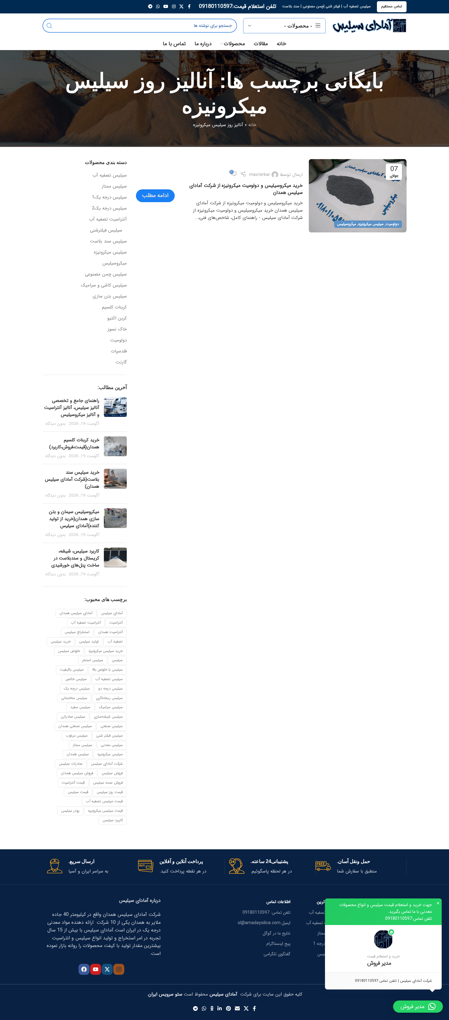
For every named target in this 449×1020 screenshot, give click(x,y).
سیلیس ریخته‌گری (109, 698)
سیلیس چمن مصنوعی (106, 274)
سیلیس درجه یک (77, 688)
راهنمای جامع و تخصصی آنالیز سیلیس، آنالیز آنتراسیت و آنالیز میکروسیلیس (71, 407)
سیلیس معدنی (112, 745)
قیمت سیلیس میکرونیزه (105, 811)
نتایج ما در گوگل (276, 933)
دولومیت (392, 224)
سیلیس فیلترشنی (106, 230)
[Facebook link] (189, 6)
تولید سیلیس (89, 641)
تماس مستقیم (391, 6)
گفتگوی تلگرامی (277, 954)
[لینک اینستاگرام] (173, 6)
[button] (383, 948)
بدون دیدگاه (56, 424)
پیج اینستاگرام (278, 943)
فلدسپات (119, 351)
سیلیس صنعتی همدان (75, 726)
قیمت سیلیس (78, 792)
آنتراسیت (116, 622)
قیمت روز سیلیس (110, 792)
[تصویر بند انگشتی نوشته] (115, 412)
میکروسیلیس (346, 224)
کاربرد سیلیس (113, 820)
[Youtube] (95, 969)
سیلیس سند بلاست (108, 241)
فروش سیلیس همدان (77, 773)
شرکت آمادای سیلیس (107, 764)
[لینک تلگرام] (150, 6)
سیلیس (117, 660)
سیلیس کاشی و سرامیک (104, 285)
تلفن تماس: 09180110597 (266, 912)
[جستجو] (49, 26)
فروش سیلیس (112, 773)
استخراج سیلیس (77, 632)
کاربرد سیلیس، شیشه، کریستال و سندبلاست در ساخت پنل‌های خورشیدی (75, 558)
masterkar (259, 174)
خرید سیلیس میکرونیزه (106, 651)
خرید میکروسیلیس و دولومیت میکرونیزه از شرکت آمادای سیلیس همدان (246, 189)
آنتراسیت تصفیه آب (108, 219)
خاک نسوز (117, 329)
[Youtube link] (166, 6)
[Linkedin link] (220, 1009)
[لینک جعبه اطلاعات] (359, 866)
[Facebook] (83, 969)
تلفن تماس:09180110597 (408, 918)
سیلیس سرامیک (111, 707)
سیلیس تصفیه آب (110, 175)
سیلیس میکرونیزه (371, 224)
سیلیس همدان (78, 754)
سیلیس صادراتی (73, 716)
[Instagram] (118, 969)
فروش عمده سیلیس (108, 782)
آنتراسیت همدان (110, 632)
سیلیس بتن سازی (110, 296)
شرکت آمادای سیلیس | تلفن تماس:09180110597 (393, 981)
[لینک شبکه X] (181, 6)
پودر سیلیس (70, 811)
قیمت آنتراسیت (73, 782)
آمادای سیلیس (112, 613)
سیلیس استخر (92, 660)
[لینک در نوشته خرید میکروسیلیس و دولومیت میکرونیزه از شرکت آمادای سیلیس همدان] (358, 195)
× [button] (438, 903)
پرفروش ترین (328, 901)
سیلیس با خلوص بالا (107, 669)
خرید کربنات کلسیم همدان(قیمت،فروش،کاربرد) (74, 443)
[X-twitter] (107, 969)
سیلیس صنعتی (111, 726)
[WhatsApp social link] (158, 6)
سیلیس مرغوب (77, 735)
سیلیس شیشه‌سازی (108, 716)
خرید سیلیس (61, 641)
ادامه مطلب (155, 195)
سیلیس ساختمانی (74, 698)
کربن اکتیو (117, 318)
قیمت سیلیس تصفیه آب (104, 801)
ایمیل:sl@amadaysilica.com (264, 923)
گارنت (121, 362)
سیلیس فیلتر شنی (109, 735)
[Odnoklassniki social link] (212, 1009)
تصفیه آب (115, 641)
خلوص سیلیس (69, 651)
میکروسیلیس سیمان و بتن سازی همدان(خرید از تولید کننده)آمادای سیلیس (74, 519)
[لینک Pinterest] (228, 1009)
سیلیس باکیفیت (72, 669)
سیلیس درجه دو (110, 688)
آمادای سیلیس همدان (76, 613)
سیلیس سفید (80, 707)
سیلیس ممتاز (114, 186)
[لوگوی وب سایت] (369, 25)
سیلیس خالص (76, 679)
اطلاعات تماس (278, 901)
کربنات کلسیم (114, 307)
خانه (252, 125)
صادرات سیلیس (70, 764)
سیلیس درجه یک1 (109, 197)
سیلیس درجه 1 (326, 943)
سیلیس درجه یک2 (109, 208)
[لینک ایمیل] (237, 1009)
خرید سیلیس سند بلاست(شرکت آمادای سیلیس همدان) (72, 479)
